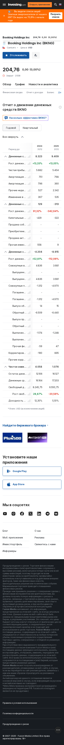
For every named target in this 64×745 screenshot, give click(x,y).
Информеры (9, 551)
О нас (38, 530)
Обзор (7, 84)
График (20, 84)
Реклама (39, 537)
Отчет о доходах (34, 92)
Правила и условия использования (20, 703)
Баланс (50, 92)
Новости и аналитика (43, 84)
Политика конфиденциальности (18, 713)
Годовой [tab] (11, 127)
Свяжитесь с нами (45, 544)
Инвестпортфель (12, 544)
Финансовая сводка (12, 92)
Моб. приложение (13, 537)
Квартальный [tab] (30, 127)
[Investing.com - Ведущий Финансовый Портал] (17, 4)
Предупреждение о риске (16, 724)
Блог (5, 530)
